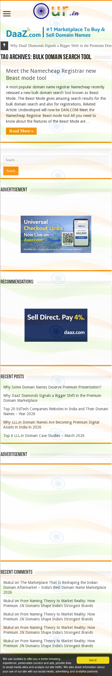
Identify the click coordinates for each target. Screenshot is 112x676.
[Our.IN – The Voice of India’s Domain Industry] (56, 10)
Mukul (8, 582)
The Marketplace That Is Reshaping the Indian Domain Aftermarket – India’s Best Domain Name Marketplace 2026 (54, 587)
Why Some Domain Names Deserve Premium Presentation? (52, 387)
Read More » (21, 131)
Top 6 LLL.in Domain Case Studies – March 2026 (44, 435)
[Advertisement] (56, 519)
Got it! (93, 660)
